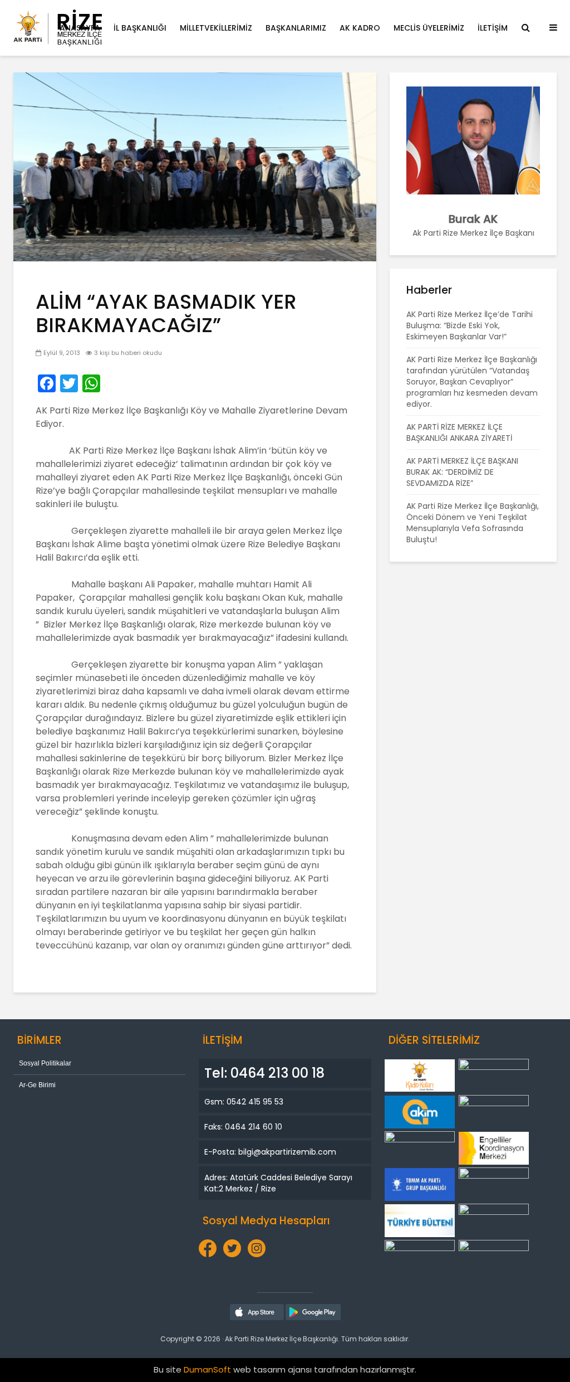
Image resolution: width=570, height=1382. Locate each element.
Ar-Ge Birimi (37, 1085)
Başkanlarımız (296, 27)
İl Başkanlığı (140, 27)
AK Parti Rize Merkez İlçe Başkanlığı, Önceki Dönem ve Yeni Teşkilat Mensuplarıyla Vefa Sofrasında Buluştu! (472, 522)
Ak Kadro (360, 27)
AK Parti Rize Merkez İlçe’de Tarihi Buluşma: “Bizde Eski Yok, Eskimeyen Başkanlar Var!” (469, 325)
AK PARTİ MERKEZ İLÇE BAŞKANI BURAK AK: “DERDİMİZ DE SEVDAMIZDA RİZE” (462, 472)
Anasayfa (80, 27)
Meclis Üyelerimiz (429, 27)
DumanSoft (207, 1369)
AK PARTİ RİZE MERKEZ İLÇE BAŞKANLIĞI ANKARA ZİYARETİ (459, 432)
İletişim (493, 27)
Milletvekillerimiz (216, 27)
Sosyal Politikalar (45, 1063)
